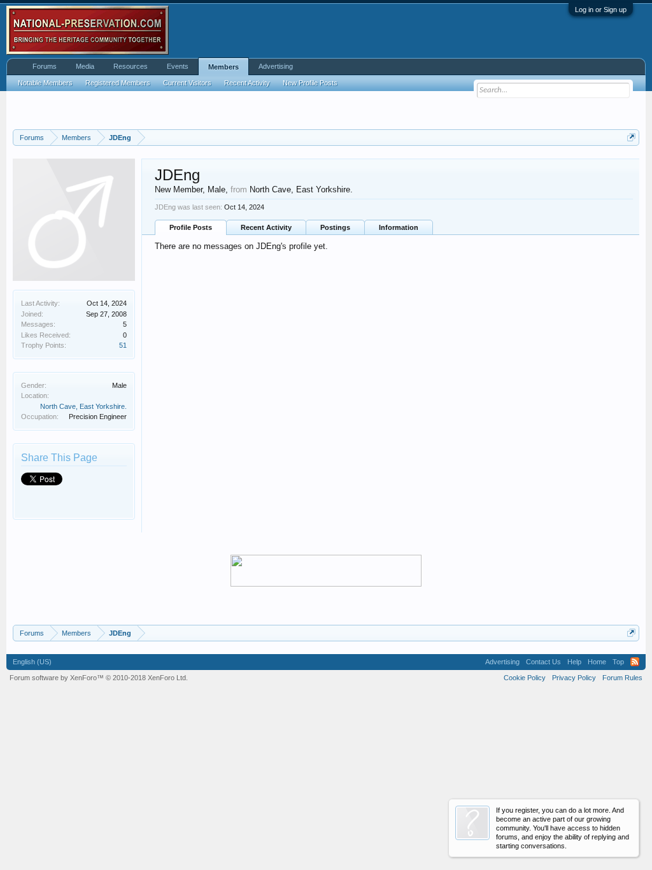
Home (597, 662)
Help (574, 662)
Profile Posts (190, 227)
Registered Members (117, 83)
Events (177, 66)
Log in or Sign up (601, 9)
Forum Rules (622, 677)
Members (223, 67)
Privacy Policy (574, 677)
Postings (335, 227)
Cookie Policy (525, 677)
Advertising (276, 66)
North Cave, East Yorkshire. (83, 406)
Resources (130, 66)
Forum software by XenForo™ (99, 677)
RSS (634, 661)
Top (618, 662)
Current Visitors (187, 83)
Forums (44, 66)
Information (398, 227)
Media (85, 66)
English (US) (32, 662)
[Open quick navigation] (631, 137)
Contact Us (543, 662)
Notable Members (45, 83)
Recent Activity (266, 227)
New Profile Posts (310, 83)
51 (123, 345)
